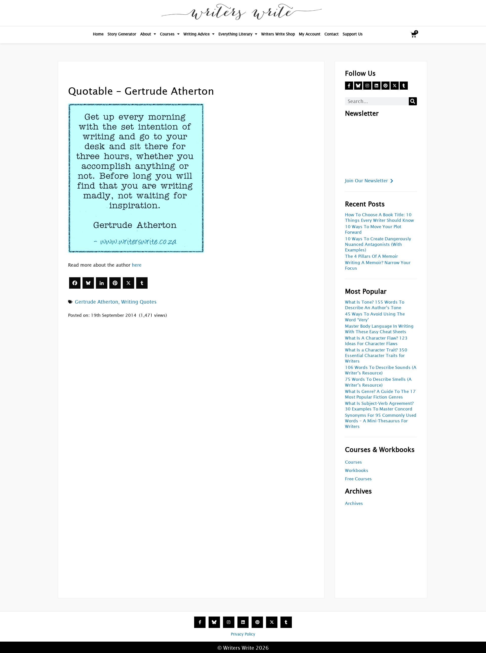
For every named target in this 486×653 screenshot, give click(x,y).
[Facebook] (75, 283)
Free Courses (358, 479)
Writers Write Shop (278, 34)
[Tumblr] (142, 283)
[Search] (413, 101)
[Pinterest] (115, 283)
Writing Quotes (139, 302)
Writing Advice (197, 34)
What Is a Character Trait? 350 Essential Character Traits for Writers (376, 356)
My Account (309, 34)
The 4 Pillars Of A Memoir (371, 256)
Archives (354, 503)
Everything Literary (235, 34)
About (145, 34)
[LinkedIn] (101, 283)
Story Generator (122, 34)
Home (98, 34)
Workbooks (356, 470)
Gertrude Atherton (96, 302)
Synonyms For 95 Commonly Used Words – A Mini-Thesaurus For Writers (380, 421)
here (136, 265)
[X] (128, 283)
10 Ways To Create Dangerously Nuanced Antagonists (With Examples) (378, 244)
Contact (332, 34)
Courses (167, 34)
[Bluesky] (88, 283)
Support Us (353, 34)
